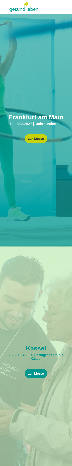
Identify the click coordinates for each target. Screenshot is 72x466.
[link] (23, 10)
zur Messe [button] (36, 138)
